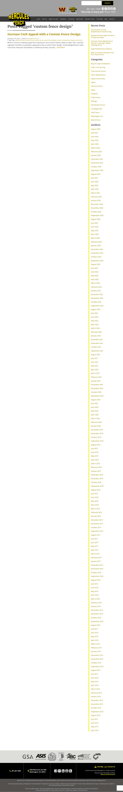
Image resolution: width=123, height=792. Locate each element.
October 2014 (96, 663)
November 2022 (97, 298)
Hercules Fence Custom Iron (57, 790)
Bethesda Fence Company (93, 783)
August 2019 (95, 445)
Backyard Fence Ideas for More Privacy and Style (102, 36)
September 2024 (97, 215)
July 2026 (94, 133)
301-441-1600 (94, 8)
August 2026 (95, 129)
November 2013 (97, 704)
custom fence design (50, 40)
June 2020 (94, 407)
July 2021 (94, 358)
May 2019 (94, 456)
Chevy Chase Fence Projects (55, 785)
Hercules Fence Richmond (77, 788)
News (93, 90)
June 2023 (94, 272)
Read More (61, 47)
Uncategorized (96, 109)
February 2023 (96, 287)
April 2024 (95, 234)
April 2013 (95, 730)
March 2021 (95, 373)
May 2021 (94, 366)
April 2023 (95, 279)
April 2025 (95, 189)
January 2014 (96, 696)
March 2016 (95, 599)
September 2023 (97, 261)
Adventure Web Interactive (108, 774)
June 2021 (94, 362)
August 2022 (95, 309)
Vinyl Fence (95, 112)
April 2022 (95, 324)
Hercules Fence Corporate (71, 790)
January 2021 (96, 381)
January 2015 (96, 651)
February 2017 (96, 557)
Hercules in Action (90, 19)
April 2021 (95, 369)
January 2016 (96, 606)
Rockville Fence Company (68, 785)
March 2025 (95, 193)
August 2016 (95, 580)
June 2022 (94, 317)
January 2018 (96, 516)
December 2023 (97, 249)
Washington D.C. (97, 116)
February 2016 (96, 603)
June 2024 (94, 227)
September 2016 (97, 576)
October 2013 (96, 708)
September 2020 (97, 396)
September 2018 (97, 486)
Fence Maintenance (98, 75)
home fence (78, 40)
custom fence (39, 40)
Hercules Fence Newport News (47, 788)
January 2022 (96, 336)
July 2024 (94, 223)
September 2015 (97, 621)
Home (38, 19)
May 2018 (94, 501)
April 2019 (95, 460)
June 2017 (94, 542)
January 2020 (96, 426)
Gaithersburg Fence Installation (106, 783)
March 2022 (95, 328)
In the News (99, 19)
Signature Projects (53, 19)
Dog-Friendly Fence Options (101, 49)
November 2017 (97, 524)
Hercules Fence (97, 86)
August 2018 (95, 490)
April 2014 (95, 685)
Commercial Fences (98, 71)
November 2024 (97, 208)
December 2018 (97, 475)
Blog (106, 19)
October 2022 (96, 302)
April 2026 (95, 144)
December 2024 (97, 204)
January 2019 (96, 471)
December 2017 (97, 520)
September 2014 (97, 666)
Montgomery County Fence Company (50, 783)
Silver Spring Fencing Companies (16, 783)
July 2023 (94, 268)
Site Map (100, 767)
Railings (94, 101)
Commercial (71, 19)
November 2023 (97, 253)
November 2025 (97, 163)
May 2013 (94, 726)
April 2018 (95, 505)
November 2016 (97, 569)
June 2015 (94, 633)
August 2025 (95, 174)
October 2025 (96, 167)
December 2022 (97, 294)
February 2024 (96, 242)
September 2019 (97, 441)
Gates (93, 82)
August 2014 (95, 670)
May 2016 (94, 591)
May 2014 (94, 681)
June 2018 (94, 497)
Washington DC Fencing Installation (32, 783)
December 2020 (97, 384)
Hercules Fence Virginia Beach (91, 788)
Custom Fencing (61, 40)
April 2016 (95, 595)
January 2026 (96, 155)
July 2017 (94, 539)
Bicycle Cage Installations (100, 64)
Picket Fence (95, 97)
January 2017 (96, 561)
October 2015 (96, 618)
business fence (29, 40)
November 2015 (97, 614)
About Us (44, 19)
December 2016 (97, 565)
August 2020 (95, 400)
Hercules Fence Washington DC (43, 790)
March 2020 (95, 418)
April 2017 (95, 550)
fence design (71, 40)
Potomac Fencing (82, 783)
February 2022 (96, 332)
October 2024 (96, 212)
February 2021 (96, 377)
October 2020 (96, 392)
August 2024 (95, 219)
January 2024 (96, 245)
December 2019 (97, 430)
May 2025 (94, 185)
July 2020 (94, 403)
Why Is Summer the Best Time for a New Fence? (102, 54)
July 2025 (94, 178)
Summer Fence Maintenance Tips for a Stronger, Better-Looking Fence (102, 43)
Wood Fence (95, 120)
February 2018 (96, 512)
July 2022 (94, 313)
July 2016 (94, 584)
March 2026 (95, 148)
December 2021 (97, 339)
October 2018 (96, 482)
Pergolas (94, 94)
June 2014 (94, 678)
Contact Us (112, 19)
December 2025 (97, 159)
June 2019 (94, 452)
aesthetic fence (19, 40)
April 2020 (95, 415)
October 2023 (96, 257)
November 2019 (97, 433)
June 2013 (94, 723)
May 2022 (94, 321)
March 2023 (95, 283)
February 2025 (96, 197)
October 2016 (96, 572)
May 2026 (94, 140)
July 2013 (94, 719)
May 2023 (94, 276)
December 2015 (97, 610)
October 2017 (96, 527)
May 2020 (94, 411)
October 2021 (96, 347)
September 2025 (97, 170)
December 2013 (97, 700)
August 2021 (95, 354)
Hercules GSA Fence (82, 790)
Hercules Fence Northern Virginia (62, 788)
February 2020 (96, 422)
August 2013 (95, 715)
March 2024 (95, 238)
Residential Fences (33, 38)
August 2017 (95, 535)
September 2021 (97, 351)
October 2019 (96, 437)
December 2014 (97, 655)
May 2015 (94, 636)
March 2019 (95, 463)
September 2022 (97, 306)
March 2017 (95, 554)
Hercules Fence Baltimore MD (32, 788)
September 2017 (97, 531)
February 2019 (96, 467)
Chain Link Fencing (98, 67)
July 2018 (94, 493)
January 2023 (96, 291)
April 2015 (95, 640)
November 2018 (97, 478)
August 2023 (95, 264)
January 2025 (96, 200)
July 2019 (94, 448)
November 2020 (97, 388)
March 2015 (95, 644)
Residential (63, 19)
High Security (79, 19)
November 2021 (97, 343)
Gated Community (98, 79)
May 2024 (94, 230)
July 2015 (94, 629)
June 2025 (94, 182)
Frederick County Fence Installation (68, 783)
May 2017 (94, 546)
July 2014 (94, 674)
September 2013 (97, 711)
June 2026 (94, 136)
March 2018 (95, 509)
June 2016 (94, 587)
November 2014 (97, 659)
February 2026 (96, 151)
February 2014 (96, 693)
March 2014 (95, 689)
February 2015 (96, 648)
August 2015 (95, 625)
